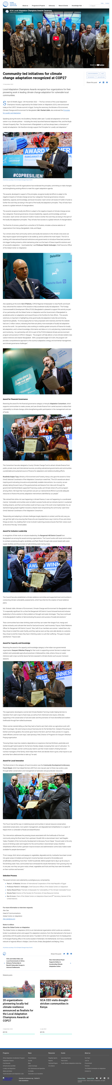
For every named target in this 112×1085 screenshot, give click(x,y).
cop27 (102, 73)
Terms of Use (90, 1078)
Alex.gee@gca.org (9, 919)
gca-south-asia (101, 77)
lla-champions (91, 77)
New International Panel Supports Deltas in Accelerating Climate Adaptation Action (56, 963)
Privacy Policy (81, 1078)
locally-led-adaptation (93, 73)
